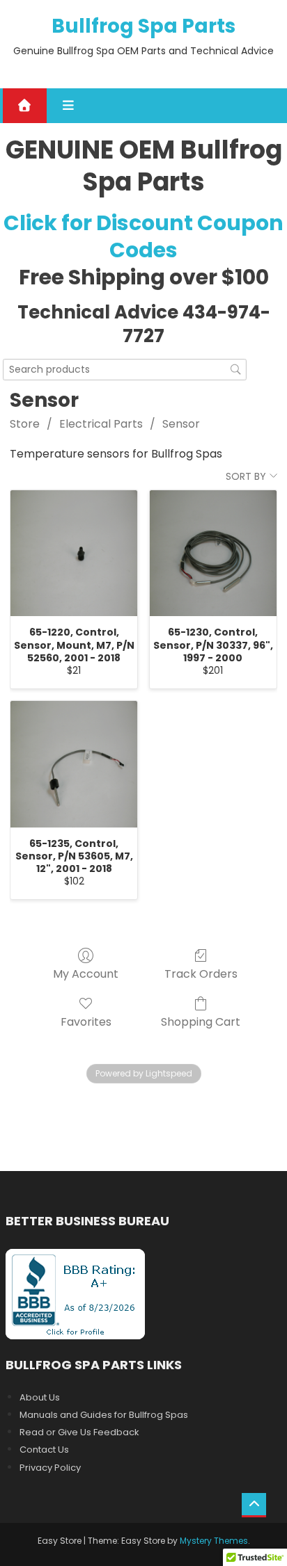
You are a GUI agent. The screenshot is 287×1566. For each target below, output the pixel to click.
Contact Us (44, 1449)
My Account (85, 973)
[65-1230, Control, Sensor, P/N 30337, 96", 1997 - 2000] (213, 553)
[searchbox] (125, 369)
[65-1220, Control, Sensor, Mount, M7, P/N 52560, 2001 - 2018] (73, 553)
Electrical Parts (101, 424)
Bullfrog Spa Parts (143, 26)
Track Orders (201, 973)
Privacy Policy (50, 1467)
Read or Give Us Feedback (79, 1432)
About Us (40, 1397)
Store (25, 424)
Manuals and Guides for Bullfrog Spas (104, 1414)
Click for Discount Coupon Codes (143, 236)
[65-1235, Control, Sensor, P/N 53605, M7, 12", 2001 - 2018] (73, 764)
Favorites (86, 1021)
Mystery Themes (214, 1541)
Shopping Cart (200, 1021)
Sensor (181, 424)
